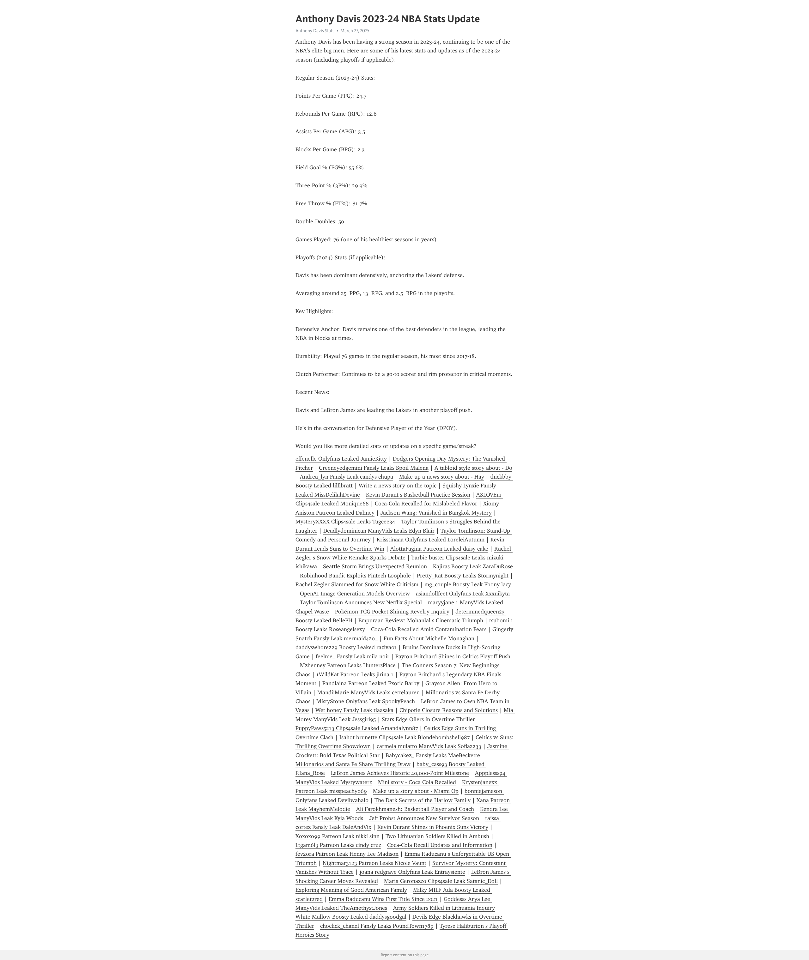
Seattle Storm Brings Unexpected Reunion (375, 566)
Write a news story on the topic (397, 485)
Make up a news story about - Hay (441, 476)
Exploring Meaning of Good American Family (351, 889)
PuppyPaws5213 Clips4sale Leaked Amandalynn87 (356, 728)
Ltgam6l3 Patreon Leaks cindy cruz (338, 845)
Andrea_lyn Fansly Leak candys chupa (346, 476)
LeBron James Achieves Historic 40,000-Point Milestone (400, 773)
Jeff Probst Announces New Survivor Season (424, 818)
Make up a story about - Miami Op (416, 791)
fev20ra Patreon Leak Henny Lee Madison (346, 853)
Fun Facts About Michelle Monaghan (429, 638)
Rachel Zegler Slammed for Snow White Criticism (356, 584)
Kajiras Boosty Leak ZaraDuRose (473, 566)
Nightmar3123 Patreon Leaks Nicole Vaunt (374, 863)
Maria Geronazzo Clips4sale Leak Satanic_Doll (441, 881)
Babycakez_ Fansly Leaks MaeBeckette (433, 755)
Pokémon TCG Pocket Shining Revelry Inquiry (392, 611)
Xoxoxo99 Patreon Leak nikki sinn (337, 836)
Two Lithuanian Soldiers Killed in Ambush (437, 836)
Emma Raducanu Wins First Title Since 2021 (383, 899)
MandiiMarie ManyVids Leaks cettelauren (368, 692)
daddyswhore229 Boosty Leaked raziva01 (346, 647)
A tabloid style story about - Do (473, 467)
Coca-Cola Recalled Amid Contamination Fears (428, 629)
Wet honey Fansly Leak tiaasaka (354, 710)
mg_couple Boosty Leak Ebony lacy (467, 584)
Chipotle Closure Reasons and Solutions (448, 710)
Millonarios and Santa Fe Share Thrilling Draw (353, 764)
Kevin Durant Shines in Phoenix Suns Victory (432, 827)
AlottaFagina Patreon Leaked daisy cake (439, 548)
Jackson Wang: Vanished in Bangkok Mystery (436, 512)
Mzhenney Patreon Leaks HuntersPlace (348, 665)
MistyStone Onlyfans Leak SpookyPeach (365, 701)
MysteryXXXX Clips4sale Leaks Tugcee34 (345, 521)
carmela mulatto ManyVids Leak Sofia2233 (429, 746)
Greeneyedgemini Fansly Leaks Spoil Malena (374, 467)
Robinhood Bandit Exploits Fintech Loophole (355, 575)
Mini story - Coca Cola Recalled (417, 782)
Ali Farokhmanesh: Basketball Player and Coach (415, 809)
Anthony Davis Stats (314, 30)
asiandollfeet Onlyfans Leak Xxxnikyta (463, 593)
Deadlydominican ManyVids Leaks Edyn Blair (379, 530)
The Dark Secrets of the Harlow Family (422, 800)
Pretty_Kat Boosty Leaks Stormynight (462, 575)
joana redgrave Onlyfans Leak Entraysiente (412, 871)
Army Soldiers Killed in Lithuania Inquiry (444, 907)
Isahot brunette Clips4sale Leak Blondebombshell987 (404, 737)
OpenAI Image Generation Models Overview (355, 593)
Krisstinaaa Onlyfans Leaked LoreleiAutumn (430, 539)
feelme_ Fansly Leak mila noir (352, 656)
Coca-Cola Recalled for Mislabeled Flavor (426, 503)
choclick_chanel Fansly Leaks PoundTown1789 (377, 925)
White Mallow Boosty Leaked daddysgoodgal (350, 916)
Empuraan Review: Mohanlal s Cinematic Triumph (420, 620)
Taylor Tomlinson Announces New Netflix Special (361, 602)
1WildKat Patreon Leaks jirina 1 (354, 674)
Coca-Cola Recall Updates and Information (439, 845)
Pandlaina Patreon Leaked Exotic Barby (370, 683)
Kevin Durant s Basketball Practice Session (418, 494)
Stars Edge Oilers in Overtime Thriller (428, 719)
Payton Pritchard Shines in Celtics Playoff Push (452, 656)
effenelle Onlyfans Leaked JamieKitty (341, 458)
